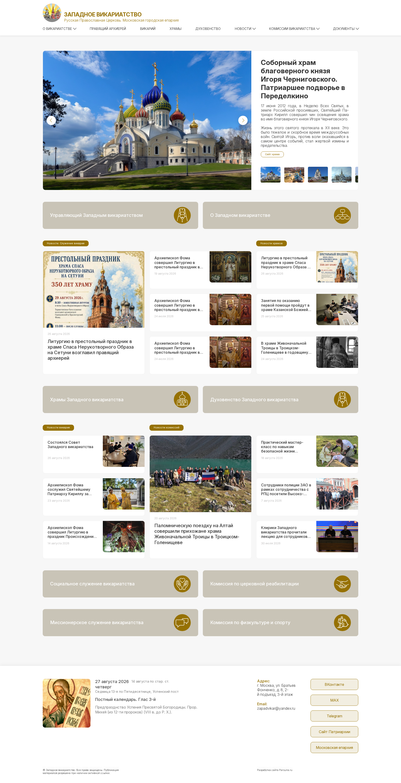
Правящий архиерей (108, 29)
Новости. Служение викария (65, 243)
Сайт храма (272, 154)
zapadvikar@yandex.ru (276, 708)
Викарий (147, 29)
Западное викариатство (103, 14)
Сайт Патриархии (334, 731)
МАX (334, 700)
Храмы (175, 29)
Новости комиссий (166, 427)
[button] (51, 120)
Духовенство (208, 29)
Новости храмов (271, 243)
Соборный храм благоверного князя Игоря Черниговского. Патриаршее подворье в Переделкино (303, 79)
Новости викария (58, 427)
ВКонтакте (334, 684)
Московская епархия (334, 747)
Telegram (334, 716)
